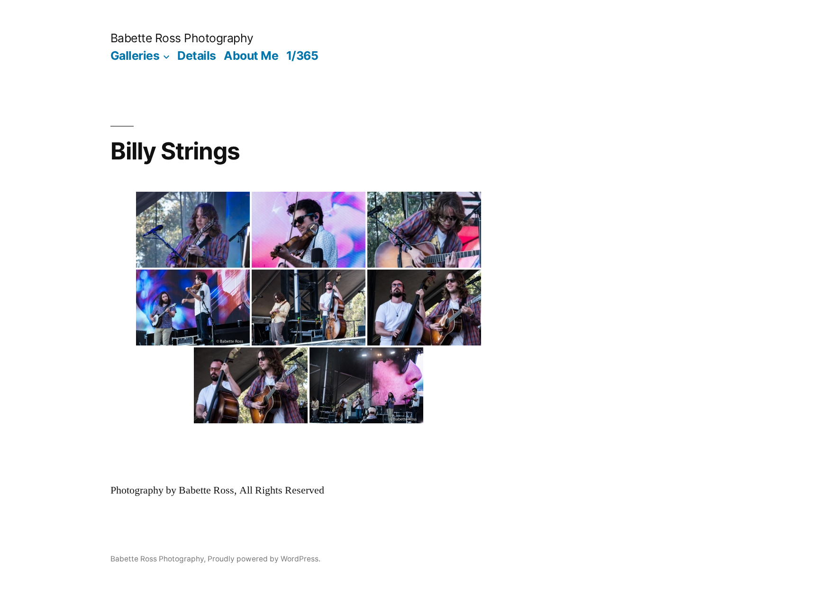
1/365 (302, 55)
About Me (251, 55)
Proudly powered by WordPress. (264, 558)
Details (196, 55)
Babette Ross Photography (182, 38)
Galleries (135, 55)
